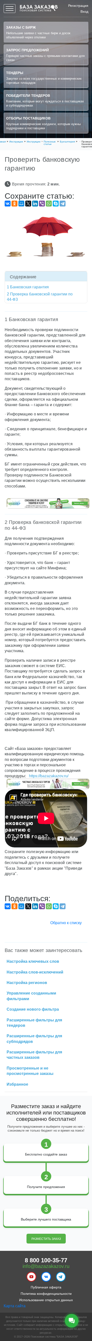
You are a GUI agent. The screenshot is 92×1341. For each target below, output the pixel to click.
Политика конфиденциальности (46, 1294)
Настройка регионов (27, 983)
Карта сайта (15, 1306)
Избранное (17, 1084)
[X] (28, 203)
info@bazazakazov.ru (46, 1266)
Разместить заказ (46, 1239)
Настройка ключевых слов (33, 961)
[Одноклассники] (14, 203)
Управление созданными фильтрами (31, 996)
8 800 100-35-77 (46, 1260)
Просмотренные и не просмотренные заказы (30, 1071)
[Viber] (42, 203)
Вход (84, 11)
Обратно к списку (66, 923)
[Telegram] (63, 203)
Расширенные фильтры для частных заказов (34, 1055)
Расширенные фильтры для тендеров (34, 1022)
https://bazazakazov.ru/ (48, 776)
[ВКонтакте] (8, 203)
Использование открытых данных (46, 1300)
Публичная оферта (46, 1287)
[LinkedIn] (35, 203)
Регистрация (78, 6)
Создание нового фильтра (33, 1009)
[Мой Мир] (21, 203)
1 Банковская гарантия (28, 287)
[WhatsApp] (49, 203)
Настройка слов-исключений (35, 972)
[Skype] (56, 203)
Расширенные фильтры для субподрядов (34, 1038)
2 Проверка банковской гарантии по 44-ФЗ (40, 297)
